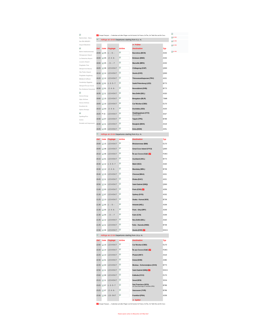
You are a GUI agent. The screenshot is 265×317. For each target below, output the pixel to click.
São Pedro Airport (85, 72)
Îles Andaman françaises (87, 89)
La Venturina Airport (85, 58)
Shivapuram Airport (85, 55)
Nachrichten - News (85, 38)
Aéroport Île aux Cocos (86, 86)
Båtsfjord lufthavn (85, 79)
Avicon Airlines (84, 103)
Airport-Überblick (84, 45)
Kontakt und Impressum (87, 123)
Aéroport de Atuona (85, 68)
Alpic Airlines (83, 99)
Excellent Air (83, 106)
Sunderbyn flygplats (85, 82)
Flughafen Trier (84, 65)
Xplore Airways (84, 109)
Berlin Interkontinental (86, 51)
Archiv (81, 120)
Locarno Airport (84, 62)
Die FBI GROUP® (84, 41)
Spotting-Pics (83, 116)
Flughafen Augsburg (85, 75)
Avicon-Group (83, 96)
